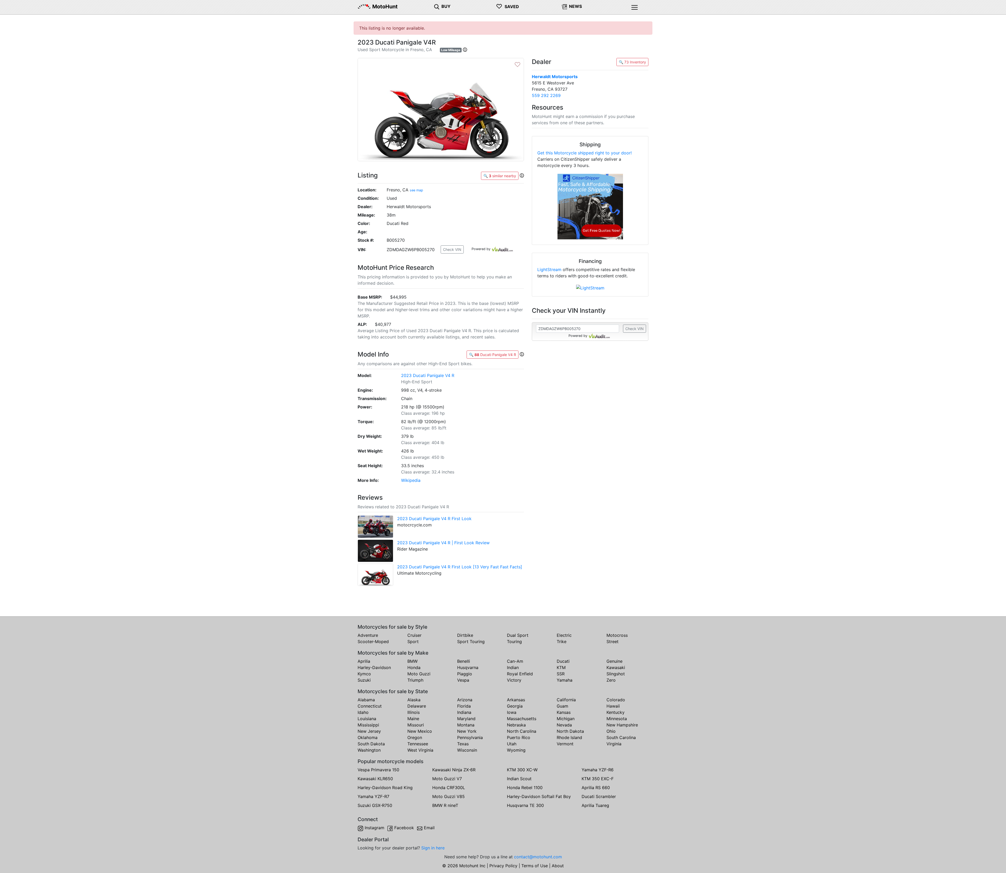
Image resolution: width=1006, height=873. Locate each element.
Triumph (415, 680)
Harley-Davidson (374, 667)
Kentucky (615, 712)
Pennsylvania (470, 737)
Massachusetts (521, 718)
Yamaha (564, 680)
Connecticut (370, 706)
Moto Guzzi (418, 673)
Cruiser (414, 635)
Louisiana (367, 718)
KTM (561, 667)
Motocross (617, 635)
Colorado (615, 699)
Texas (463, 743)
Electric (564, 635)
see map (416, 190)
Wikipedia (410, 480)
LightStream (549, 269)
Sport (413, 641)
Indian (513, 667)
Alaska (413, 699)
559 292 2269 (546, 95)
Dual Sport (517, 635)
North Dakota (570, 731)
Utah (511, 743)
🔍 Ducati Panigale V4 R (492, 354)
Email (429, 827)
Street (612, 641)
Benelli (463, 661)
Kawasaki (615, 667)
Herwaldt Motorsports (555, 76)
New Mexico (419, 731)
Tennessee (417, 743)
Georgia (515, 706)
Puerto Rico (518, 737)
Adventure (368, 635)
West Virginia (420, 750)
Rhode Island (569, 737)
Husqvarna (467, 667)
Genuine (614, 661)
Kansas (564, 712)
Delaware (416, 706)
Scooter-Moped (373, 641)
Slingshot (615, 673)
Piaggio (464, 673)
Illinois (413, 712)
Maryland (466, 718)
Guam (562, 706)
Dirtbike (465, 635)
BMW (412, 661)
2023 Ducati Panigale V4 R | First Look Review (443, 542)
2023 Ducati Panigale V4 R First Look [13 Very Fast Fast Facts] (459, 566)
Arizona (464, 699)
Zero (611, 680)
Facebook (404, 827)
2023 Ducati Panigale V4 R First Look (434, 518)
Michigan (566, 718)
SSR (561, 673)
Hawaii (613, 706)
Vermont (565, 743)
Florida (464, 706)
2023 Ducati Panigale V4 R (427, 375)
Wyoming (516, 750)
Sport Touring (471, 641)
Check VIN (452, 249)
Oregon (414, 737)
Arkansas (516, 699)
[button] (465, 49)
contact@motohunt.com (538, 856)
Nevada (564, 725)
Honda (413, 667)
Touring (514, 641)
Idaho (363, 712)
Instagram (374, 827)
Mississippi (368, 725)
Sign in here (433, 847)
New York (467, 731)
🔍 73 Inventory (632, 62)
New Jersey (369, 731)
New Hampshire (622, 725)
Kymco (364, 673)
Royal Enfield (520, 673)
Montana (465, 725)
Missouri (415, 725)
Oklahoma (368, 737)
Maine (413, 718)
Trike (561, 641)
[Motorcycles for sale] (436, 6)
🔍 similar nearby (499, 176)
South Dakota (371, 743)
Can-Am (515, 661)
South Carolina (621, 737)
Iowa (511, 712)
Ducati (563, 661)
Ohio (611, 731)
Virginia (613, 743)
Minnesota (616, 718)
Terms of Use (534, 865)
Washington (369, 750)
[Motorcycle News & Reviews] (564, 6)
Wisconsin (467, 750)
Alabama (366, 699)
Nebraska (516, 725)
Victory (514, 680)
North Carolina (521, 731)
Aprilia (364, 661)
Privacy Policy (503, 865)
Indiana (464, 712)
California (566, 699)
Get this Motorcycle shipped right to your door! (584, 152)
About (558, 865)
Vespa (463, 680)
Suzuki (364, 680)
